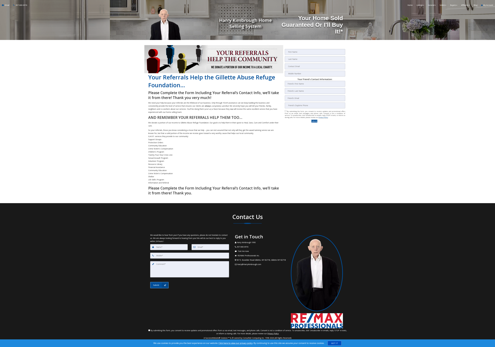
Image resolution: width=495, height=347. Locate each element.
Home (410, 5)
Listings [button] (419, 5)
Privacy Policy (323, 117)
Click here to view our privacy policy (235, 343)
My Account (488, 5)
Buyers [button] (453, 5)
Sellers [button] (442, 5)
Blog (475, 5)
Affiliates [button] (464, 5)
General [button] (431, 5)
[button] (314, 121)
